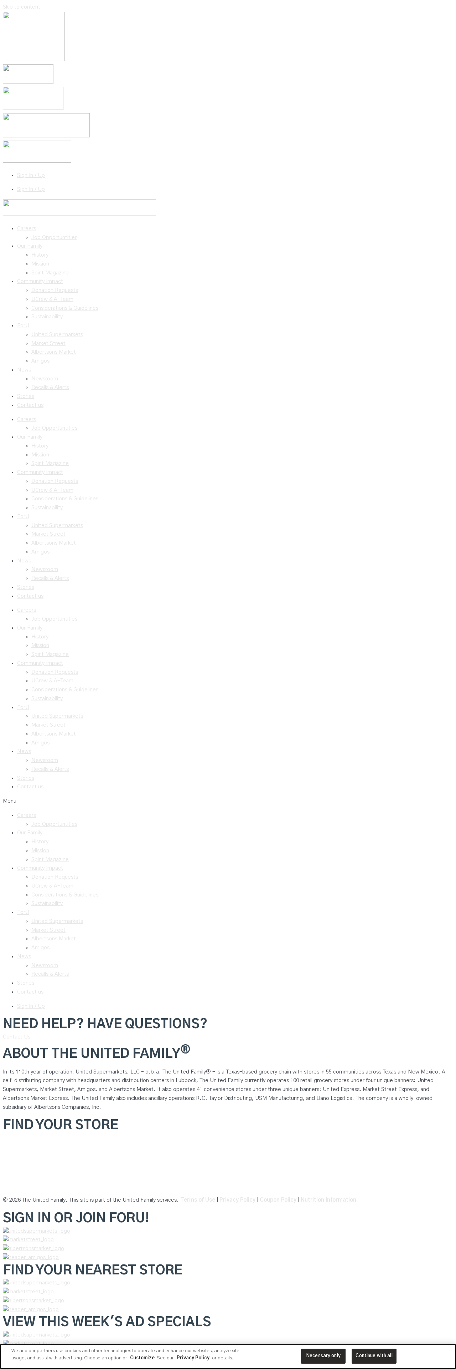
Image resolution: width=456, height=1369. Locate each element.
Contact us (30, 405)
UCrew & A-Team (52, 299)
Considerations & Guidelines (64, 308)
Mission (40, 264)
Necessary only (323, 1356)
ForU (23, 325)
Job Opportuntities (54, 237)
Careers (26, 228)
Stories (25, 396)
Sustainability (47, 316)
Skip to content (21, 7)
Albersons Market (24, 1185)
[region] (228, 1356)
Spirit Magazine (50, 273)
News (24, 370)
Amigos (40, 361)
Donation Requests (54, 290)
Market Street (48, 343)
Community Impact (40, 281)
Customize (142, 1358)
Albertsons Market (53, 352)
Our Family (29, 246)
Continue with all (374, 1356)
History (39, 255)
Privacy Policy (237, 1200)
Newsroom (44, 379)
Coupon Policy (278, 1200)
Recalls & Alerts (50, 387)
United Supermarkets (57, 334)
